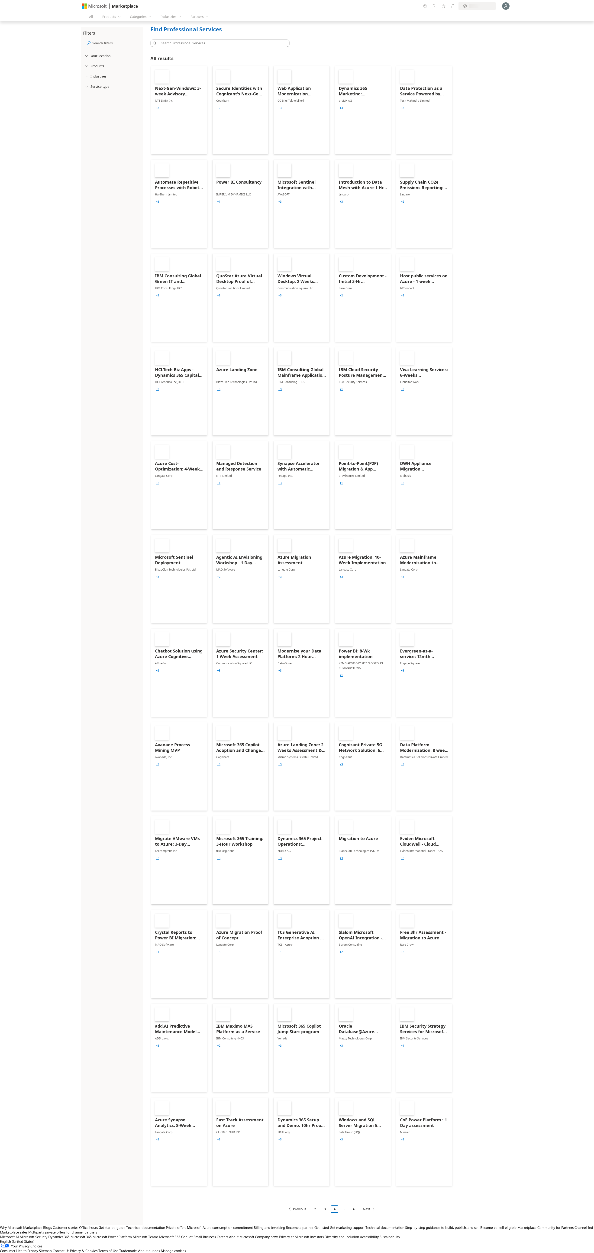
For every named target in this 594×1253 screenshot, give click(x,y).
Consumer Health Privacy (19, 1250)
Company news (266, 1236)
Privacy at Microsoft (294, 1236)
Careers (222, 1236)
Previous (299, 1209)
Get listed (321, 1227)
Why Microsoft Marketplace (21, 1227)
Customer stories (65, 1227)
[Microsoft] (94, 6)
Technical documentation (145, 1227)
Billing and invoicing (269, 1227)
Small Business (205, 1236)
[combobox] (221, 43)
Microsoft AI (9, 1236)
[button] (154, 43)
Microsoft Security (33, 1236)
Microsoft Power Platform (112, 1236)
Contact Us (61, 1250)
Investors (317, 1236)
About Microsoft (241, 1236)
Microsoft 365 (81, 1236)
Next (366, 1209)
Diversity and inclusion (342, 1236)
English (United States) (17, 1241)
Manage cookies (173, 1250)
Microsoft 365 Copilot (176, 1236)
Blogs (47, 1227)
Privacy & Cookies (83, 1250)
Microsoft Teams (145, 1236)
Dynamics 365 (59, 1236)
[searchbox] (116, 43)
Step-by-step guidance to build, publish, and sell (442, 1227)
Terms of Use (108, 1250)
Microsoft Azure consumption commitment (220, 1227)
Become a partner (299, 1227)
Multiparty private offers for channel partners (62, 1232)
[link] (179, 110)
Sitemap (45, 1250)
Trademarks (128, 1250)
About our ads (149, 1250)
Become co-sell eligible (498, 1227)
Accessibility (369, 1236)
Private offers (176, 1227)
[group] (157, 108)
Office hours (88, 1227)
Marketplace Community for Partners (545, 1227)
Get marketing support (347, 1227)
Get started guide (112, 1227)
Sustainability (390, 1236)
